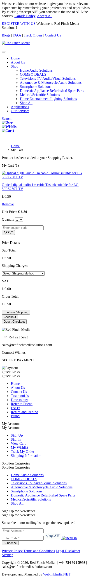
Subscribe (10, 543)
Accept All (44, 16)
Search (7, 118)
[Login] (7, 123)
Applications (20, 107)
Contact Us (53, 35)
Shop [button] (14, 66)
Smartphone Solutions (35, 86)
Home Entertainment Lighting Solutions (48, 99)
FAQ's (15, 408)
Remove (8, 204)
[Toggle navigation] (3, 51)
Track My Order (22, 451)
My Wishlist (19, 447)
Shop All (26, 103)
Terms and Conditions (39, 551)
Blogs (6, 35)
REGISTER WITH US (18, 23)
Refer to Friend (22, 404)
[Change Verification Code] (69, 538)
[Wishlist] (10, 127)
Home (15, 58)
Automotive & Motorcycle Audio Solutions (50, 82)
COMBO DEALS (33, 74)
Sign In (16, 439)
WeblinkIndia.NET (56, 574)
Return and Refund (24, 412)
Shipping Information (26, 456)
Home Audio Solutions (36, 70)
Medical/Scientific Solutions (40, 95)
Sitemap (7, 555)
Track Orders (33, 35)
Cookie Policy (24, 16)
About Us (18, 62)
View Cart (18, 443)
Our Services (20, 111)
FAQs (17, 35)
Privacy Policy (12, 551)
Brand (15, 416)
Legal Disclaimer (68, 551)
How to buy (19, 400)
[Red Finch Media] (16, 43)
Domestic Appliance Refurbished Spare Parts (52, 91)
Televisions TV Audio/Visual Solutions (48, 78)
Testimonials (20, 396)
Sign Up (17, 435)
